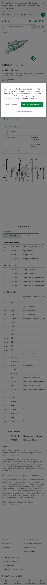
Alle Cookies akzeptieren (32, 105)
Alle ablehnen (11, 105)
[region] (23, 100)
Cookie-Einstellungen (23, 111)
